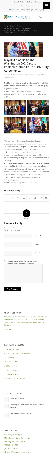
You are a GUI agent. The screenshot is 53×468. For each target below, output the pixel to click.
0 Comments (18, 75)
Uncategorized (31, 75)
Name (38, 236)
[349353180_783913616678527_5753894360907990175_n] (23, 49)
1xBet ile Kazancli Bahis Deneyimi (21, 413)
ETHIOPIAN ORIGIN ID (12, 370)
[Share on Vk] (35, 198)
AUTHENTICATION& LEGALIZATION (17, 353)
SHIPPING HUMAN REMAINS (14, 378)
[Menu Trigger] (46, 5)
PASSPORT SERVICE (11, 362)
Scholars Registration (27, 6)
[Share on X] (12, 198)
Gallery (29, 2)
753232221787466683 (17, 398)
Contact (38, 2)
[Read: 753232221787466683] (6, 399)
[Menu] (45, 17)
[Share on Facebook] (7, 198)
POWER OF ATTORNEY (12, 349)
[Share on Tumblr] (29, 198)
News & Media (19, 2)
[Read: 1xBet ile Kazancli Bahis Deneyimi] (6, 415)
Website (38, 253)
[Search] (39, 17)
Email (38, 244)
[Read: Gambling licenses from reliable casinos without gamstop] (6, 406)
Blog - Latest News (13, 26)
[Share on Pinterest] (18, 198)
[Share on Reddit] (40, 198)
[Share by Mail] (46, 198)
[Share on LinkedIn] (23, 198)
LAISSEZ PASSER (10, 366)
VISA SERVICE (9, 357)
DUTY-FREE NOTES (11, 374)
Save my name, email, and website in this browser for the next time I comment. (22, 262)
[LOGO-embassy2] (22, 17)
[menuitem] (18, 2)
